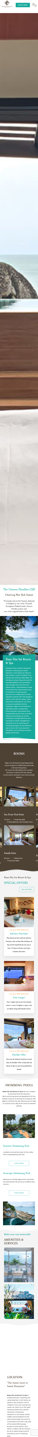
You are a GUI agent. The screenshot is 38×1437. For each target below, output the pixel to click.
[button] (1, 297)
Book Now (22, 5)
